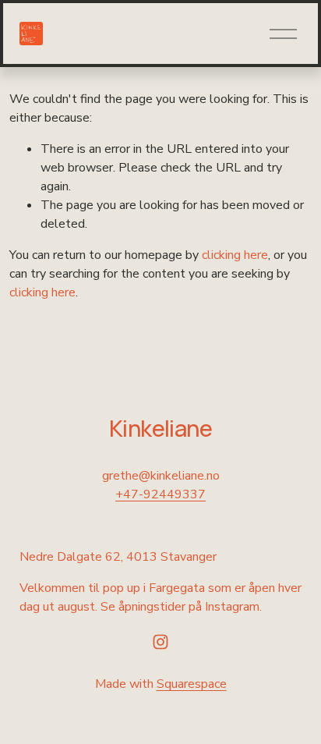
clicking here (235, 255)
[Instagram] (160, 642)
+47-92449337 (160, 494)
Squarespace (192, 684)
